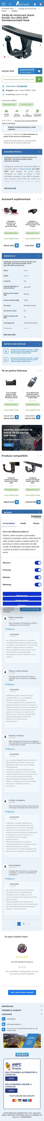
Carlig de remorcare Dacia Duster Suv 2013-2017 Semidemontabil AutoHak (11, 480)
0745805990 (22, 86)
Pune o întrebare (8, 123)
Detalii (11, 1078)
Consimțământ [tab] (9, 523)
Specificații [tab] (9, 256)
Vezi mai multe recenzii (22, 992)
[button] (5, 43)
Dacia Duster (25, 169)
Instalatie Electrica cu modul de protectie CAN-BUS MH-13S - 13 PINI (11, 223)
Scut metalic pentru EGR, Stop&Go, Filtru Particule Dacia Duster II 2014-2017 (11, 395)
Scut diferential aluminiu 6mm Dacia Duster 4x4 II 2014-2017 (33, 395)
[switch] (38, 570)
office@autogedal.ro (13, 439)
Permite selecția (22, 600)
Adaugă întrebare (30, 609)
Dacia (26, 270)
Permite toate (22, 595)
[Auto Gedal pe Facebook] (22, 1041)
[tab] (22, 152)
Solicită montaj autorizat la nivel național (22, 128)
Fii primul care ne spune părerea (26, 120)
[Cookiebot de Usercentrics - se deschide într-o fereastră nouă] (31, 516)
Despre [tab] (36, 523)
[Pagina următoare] (28, 924)
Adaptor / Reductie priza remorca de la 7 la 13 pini (32, 223)
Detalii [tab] (23, 523)
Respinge (22, 605)
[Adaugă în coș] (17, 245)
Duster (26, 276)
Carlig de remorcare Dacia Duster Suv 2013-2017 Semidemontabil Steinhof (32, 480)
